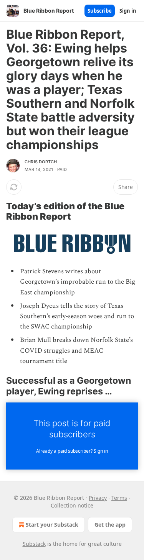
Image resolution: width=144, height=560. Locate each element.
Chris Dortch (41, 161)
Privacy (98, 497)
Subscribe (100, 10)
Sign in (127, 10)
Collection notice (72, 505)
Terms (119, 497)
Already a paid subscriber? (72, 451)
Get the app (110, 524)
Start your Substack (52, 524)
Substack (34, 543)
